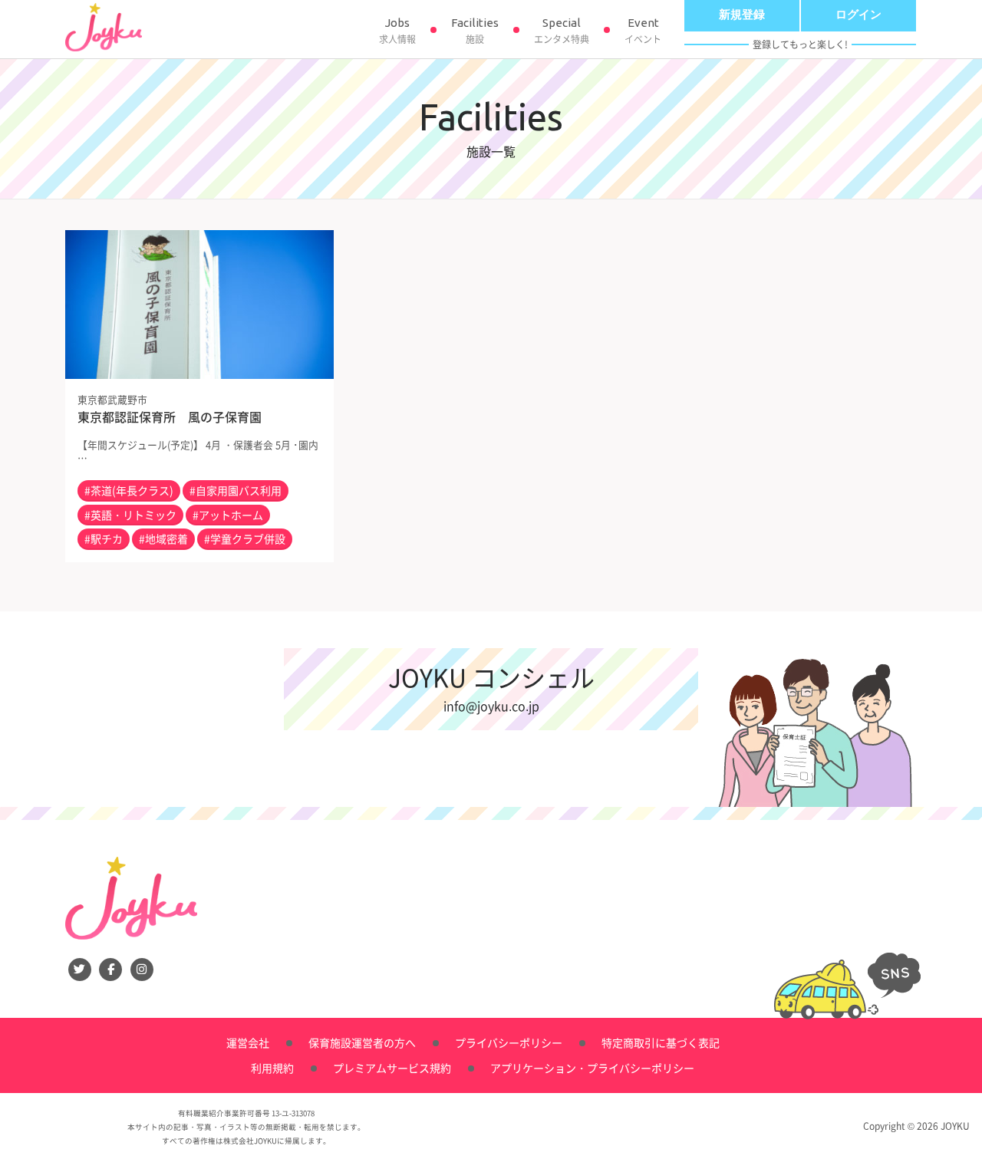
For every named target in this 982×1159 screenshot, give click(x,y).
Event (642, 31)
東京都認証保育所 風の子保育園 (169, 416)
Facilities (475, 31)
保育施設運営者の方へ (362, 1042)
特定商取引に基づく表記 (660, 1042)
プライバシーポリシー (508, 1042)
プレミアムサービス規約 (392, 1067)
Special (561, 31)
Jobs (397, 31)
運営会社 (247, 1042)
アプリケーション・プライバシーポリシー (592, 1067)
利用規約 (272, 1067)
